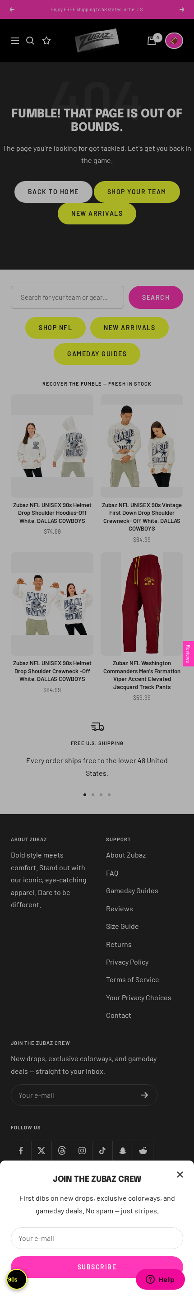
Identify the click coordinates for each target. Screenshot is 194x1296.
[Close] (180, 1174)
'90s (12, 1279)
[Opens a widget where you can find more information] (160, 1280)
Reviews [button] (188, 654)
